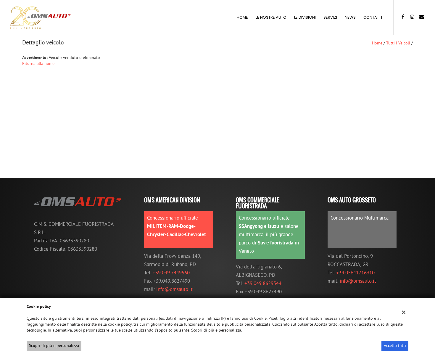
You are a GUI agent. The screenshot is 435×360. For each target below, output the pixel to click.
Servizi (330, 17)
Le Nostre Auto (271, 17)
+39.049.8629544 (262, 284)
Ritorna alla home (38, 63)
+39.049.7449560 (171, 273)
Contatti (372, 17)
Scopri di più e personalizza (54, 345)
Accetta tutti (395, 345)
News (350, 17)
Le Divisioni (305, 17)
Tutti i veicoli (398, 43)
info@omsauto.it (174, 290)
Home (242, 17)
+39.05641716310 (355, 273)
